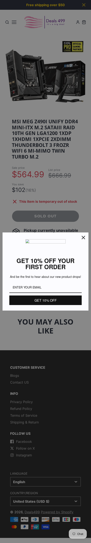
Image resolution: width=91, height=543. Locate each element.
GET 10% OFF (45, 300)
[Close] (83, 237)
